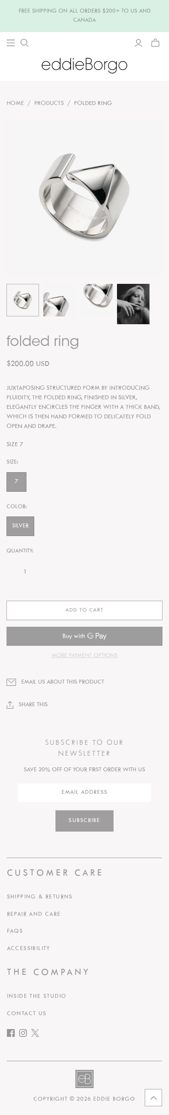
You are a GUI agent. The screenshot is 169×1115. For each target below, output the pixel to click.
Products (49, 103)
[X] (37, 1035)
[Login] (138, 43)
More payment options (84, 655)
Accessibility (28, 948)
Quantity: (19, 551)
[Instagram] (25, 1035)
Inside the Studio (37, 996)
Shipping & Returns (40, 897)
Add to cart (84, 610)
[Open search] (24, 43)
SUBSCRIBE (84, 820)
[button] (153, 1097)
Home (15, 103)
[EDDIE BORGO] (84, 65)
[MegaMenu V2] (10, 43)
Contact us (27, 1013)
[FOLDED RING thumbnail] (22, 300)
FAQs (15, 931)
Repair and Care (34, 914)
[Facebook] (13, 1035)
